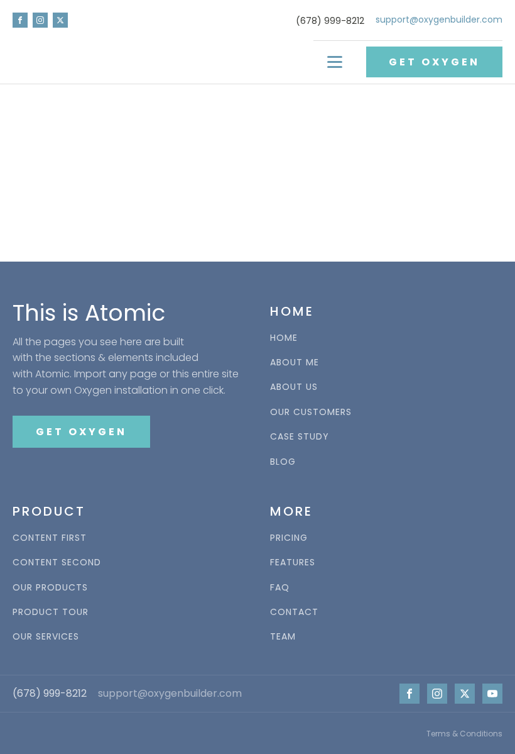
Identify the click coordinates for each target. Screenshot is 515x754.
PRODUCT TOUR (51, 612)
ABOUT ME (294, 362)
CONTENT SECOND (57, 562)
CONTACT (294, 612)
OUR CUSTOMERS (311, 412)
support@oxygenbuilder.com (439, 20)
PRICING (289, 538)
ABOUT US (294, 387)
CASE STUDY (299, 436)
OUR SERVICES (46, 636)
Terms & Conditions (464, 733)
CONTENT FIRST (50, 538)
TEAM (283, 636)
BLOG (283, 462)
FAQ (280, 587)
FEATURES (292, 562)
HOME (284, 338)
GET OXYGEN (434, 62)
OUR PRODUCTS (50, 587)
